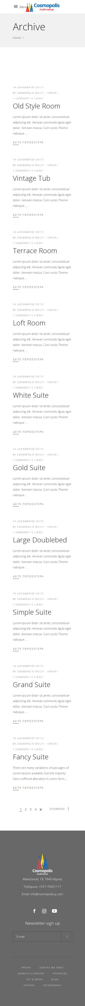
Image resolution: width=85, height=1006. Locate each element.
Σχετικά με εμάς (52, 967)
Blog (55, 979)
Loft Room (29, 322)
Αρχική (26, 967)
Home (17, 38)
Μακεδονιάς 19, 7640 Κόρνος (42, 879)
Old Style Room (36, 105)
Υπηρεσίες (60, 973)
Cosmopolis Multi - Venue (37, 92)
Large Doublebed (40, 539)
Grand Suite (31, 684)
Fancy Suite (30, 756)
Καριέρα (29, 985)
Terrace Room (35, 250)
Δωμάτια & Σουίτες (31, 973)
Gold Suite (29, 467)
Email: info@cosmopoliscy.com (42, 894)
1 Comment (21, 98)
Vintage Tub (31, 178)
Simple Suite (32, 612)
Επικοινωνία (52, 985)
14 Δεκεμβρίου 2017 (28, 87)
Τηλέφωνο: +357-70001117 (42, 886)
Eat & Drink (34, 979)
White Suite (31, 395)
